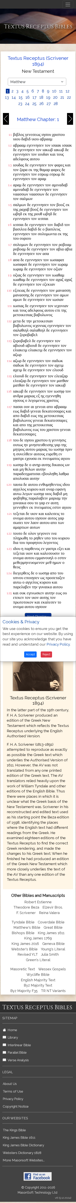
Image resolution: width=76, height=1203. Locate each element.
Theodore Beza (26, 907)
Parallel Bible (16, 1052)
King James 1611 (51, 933)
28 (56, 103)
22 (69, 97)
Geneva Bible (53, 944)
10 (54, 91)
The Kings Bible (14, 1130)
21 (62, 97)
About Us (10, 1084)
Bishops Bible (23, 933)
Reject (46, 654)
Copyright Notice (16, 1106)
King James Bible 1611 (19, 1137)
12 (67, 91)
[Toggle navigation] (67, 4)
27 (49, 103)
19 (48, 97)
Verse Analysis (17, 1060)
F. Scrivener (26, 913)
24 (27, 103)
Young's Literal (53, 949)
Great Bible (53, 927)
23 (20, 103)
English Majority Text (38, 980)
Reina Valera (49, 913)
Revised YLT (28, 954)
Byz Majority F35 (24, 991)
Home (11, 1030)
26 (41, 103)
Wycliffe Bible (38, 974)
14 (14, 97)
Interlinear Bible (18, 1045)
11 (61, 91)
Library (12, 1037)
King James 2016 (25, 944)
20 (55, 97)
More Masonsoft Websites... (24, 1160)
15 (21, 97)
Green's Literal (38, 960)
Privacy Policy (13, 1099)
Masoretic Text (22, 969)
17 (34, 97)
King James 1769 (38, 938)
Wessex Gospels (52, 969)
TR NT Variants (53, 991)
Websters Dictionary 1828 (22, 1153)
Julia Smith (50, 954)
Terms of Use (13, 1091)
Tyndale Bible (22, 922)
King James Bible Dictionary (23, 1145)
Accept (30, 654)
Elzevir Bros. (52, 907)
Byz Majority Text (38, 985)
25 (34, 103)
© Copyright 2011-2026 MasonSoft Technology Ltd (37, 1190)
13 (7, 97)
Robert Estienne (38, 902)
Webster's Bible (24, 949)
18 (41, 97)
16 (28, 97)
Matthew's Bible (26, 927)
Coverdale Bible (51, 922)
